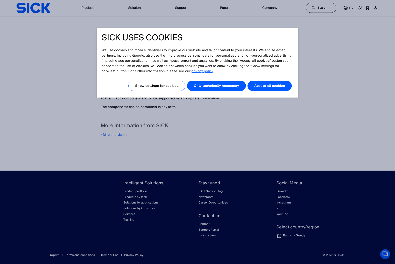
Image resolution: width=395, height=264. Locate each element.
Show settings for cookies (157, 86)
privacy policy (202, 71)
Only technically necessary (216, 86)
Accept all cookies (269, 86)
